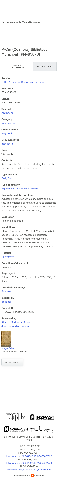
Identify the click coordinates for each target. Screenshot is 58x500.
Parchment (7, 256)
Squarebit (39, 475)
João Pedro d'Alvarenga (15, 326)
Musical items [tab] (45, 66)
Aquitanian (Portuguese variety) (20, 188)
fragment (6, 133)
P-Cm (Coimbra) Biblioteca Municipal (22, 81)
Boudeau (6, 291)
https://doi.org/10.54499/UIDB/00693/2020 (29, 456)
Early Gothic (8, 178)
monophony (8, 123)
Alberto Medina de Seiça (15, 322)
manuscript (8, 143)
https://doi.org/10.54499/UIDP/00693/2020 (29, 463)
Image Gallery (8, 348)
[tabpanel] (29, 202)
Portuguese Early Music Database (20, 21)
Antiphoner (8, 112)
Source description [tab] (17, 66)
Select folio (12, 362)
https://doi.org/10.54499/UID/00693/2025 (29, 469)
